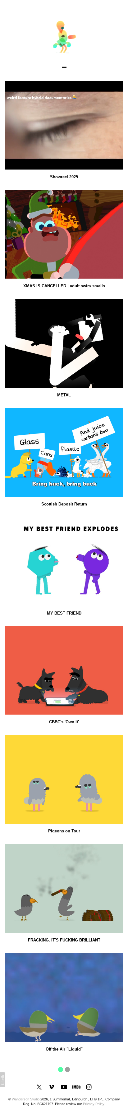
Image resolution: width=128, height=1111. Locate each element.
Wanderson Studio (25, 1099)
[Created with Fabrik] (2, 1079)
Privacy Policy (93, 1104)
